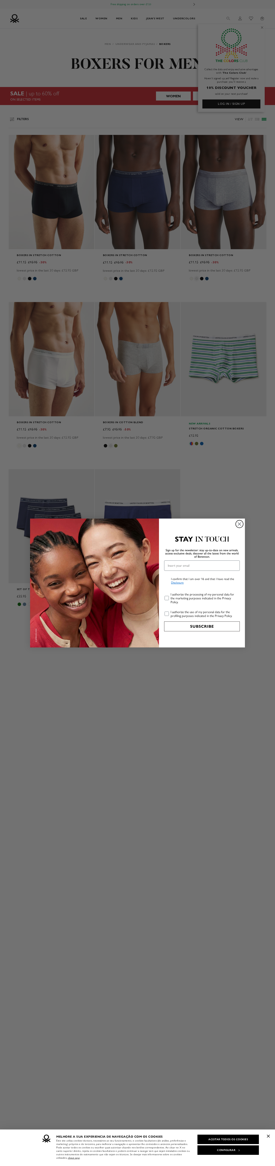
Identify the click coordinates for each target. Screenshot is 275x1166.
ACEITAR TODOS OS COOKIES (228, 1139)
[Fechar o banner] (268, 1136)
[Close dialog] (239, 524)
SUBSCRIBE (202, 626)
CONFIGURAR (226, 1150)
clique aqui (74, 1157)
